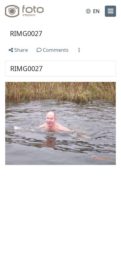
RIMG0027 (26, 33)
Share (20, 50)
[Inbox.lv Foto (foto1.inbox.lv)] (30, 11)
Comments (55, 50)
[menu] (110, 11)
